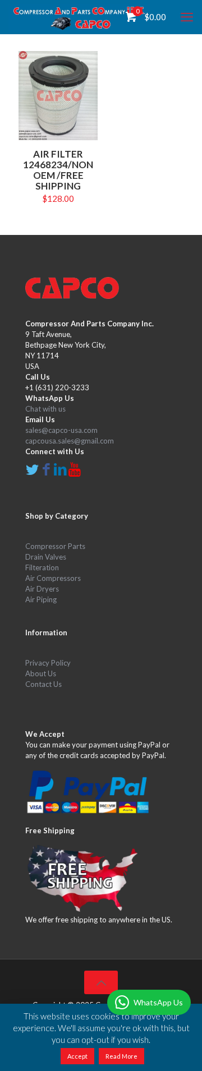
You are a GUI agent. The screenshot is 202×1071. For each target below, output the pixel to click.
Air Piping (41, 599)
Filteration (42, 567)
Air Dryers (42, 588)
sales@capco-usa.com (61, 430)
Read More (121, 1056)
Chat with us (45, 408)
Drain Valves (45, 556)
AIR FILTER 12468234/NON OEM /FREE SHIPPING (58, 170)
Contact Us (43, 684)
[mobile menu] (186, 16)
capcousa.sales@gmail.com (69, 440)
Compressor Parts (55, 546)
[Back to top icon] (101, 982)
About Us (40, 673)
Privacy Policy (48, 662)
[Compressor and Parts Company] (79, 17)
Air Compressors (53, 578)
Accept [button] (77, 1056)
